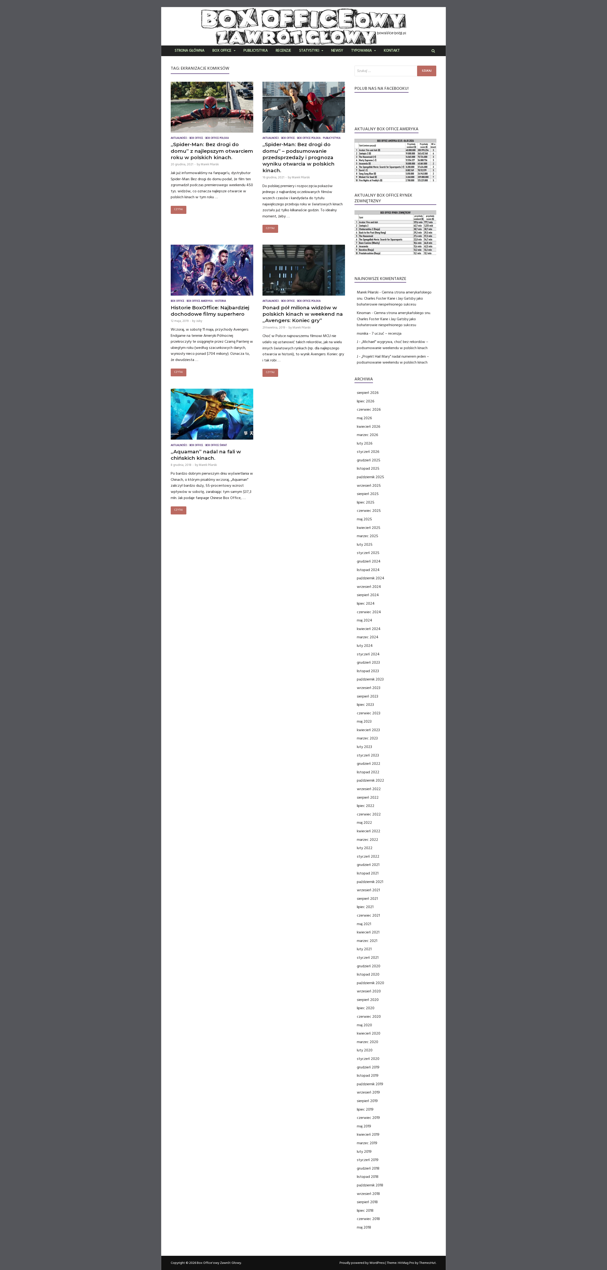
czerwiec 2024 (369, 612)
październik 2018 (370, 1185)
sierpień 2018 (367, 1202)
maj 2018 (364, 1227)
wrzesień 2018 (368, 1193)
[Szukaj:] (395, 71)
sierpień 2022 (368, 797)
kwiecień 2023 (368, 730)
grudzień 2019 (368, 1067)
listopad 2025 (368, 468)
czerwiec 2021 (368, 915)
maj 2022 (364, 822)
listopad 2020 (368, 974)
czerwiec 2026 (369, 409)
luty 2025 (364, 544)
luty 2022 (364, 848)
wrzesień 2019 (368, 1092)
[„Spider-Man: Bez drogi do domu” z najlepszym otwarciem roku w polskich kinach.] (212, 108)
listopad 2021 (367, 873)
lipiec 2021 (365, 907)
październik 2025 (370, 477)
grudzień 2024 (369, 561)
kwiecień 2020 (368, 1033)
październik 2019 (370, 1084)
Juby (199, 321)
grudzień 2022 (368, 763)
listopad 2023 (368, 671)
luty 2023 (364, 746)
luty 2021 (364, 949)
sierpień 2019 (367, 1100)
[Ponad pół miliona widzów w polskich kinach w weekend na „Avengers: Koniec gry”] (303, 271)
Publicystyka (256, 50)
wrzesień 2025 (369, 485)
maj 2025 (364, 519)
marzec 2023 (367, 738)
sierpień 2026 (368, 392)
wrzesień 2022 (369, 789)
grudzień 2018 (368, 1168)
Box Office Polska (217, 138)
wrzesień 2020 (369, 991)
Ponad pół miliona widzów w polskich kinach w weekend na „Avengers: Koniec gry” (302, 314)
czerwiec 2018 (368, 1218)
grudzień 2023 (368, 662)
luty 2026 (364, 443)
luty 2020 (364, 1050)
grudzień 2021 (368, 864)
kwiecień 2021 (368, 932)
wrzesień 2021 (368, 890)
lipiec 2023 (365, 704)
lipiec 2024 (366, 603)
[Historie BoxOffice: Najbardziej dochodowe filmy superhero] (212, 271)
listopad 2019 (367, 1075)
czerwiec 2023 (368, 713)
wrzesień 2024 (369, 586)
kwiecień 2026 (368, 426)
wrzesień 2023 (368, 687)
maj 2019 (364, 1126)
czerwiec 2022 (369, 814)
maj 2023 (364, 721)
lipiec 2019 (365, 1109)
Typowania (361, 50)
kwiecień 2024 (369, 628)
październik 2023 (370, 679)
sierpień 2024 (368, 595)
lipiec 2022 (365, 805)
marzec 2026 (367, 434)
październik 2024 (370, 578)
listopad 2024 (368, 569)
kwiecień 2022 (368, 831)
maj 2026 (364, 418)
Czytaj (178, 209)
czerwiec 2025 (369, 510)
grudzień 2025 (368, 460)
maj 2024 (364, 620)
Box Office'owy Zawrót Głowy (219, 1263)
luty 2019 (364, 1151)
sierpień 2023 (367, 696)
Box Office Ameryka (200, 301)
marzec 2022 (367, 839)
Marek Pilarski (210, 164)
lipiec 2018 (365, 1210)
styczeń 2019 (367, 1159)
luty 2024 (365, 645)
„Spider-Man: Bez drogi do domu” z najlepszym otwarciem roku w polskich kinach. (212, 150)
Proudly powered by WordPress (362, 1263)
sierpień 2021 (367, 898)
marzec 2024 (367, 637)
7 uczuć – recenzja (386, 333)
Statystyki (309, 50)
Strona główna (189, 50)
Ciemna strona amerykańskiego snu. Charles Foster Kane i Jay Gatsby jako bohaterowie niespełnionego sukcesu (394, 298)
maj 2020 (364, 1025)
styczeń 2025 (368, 552)
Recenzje (283, 50)
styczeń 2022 (368, 856)
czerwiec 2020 (369, 1016)
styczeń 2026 (368, 451)
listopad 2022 (368, 772)
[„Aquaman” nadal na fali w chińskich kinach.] (212, 415)
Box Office (221, 50)
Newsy (337, 50)
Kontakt (392, 50)
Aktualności (179, 138)
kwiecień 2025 (368, 527)
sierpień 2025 (368, 493)
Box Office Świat (216, 445)
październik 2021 (370, 881)
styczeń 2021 (367, 957)
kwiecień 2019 (368, 1134)
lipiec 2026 (365, 401)
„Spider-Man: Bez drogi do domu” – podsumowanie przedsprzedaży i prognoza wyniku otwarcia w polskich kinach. (298, 157)
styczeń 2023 (368, 755)
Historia (220, 301)
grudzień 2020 (368, 966)
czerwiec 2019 (368, 1117)
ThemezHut (427, 1263)
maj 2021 (364, 924)
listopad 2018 (367, 1176)
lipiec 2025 (365, 502)
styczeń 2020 (368, 1058)
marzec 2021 (367, 940)
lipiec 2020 (365, 1008)
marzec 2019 (367, 1143)
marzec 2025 (367, 536)
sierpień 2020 (368, 999)
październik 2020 (370, 983)
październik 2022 (370, 780)
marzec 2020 (367, 1042)
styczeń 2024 (368, 654)
